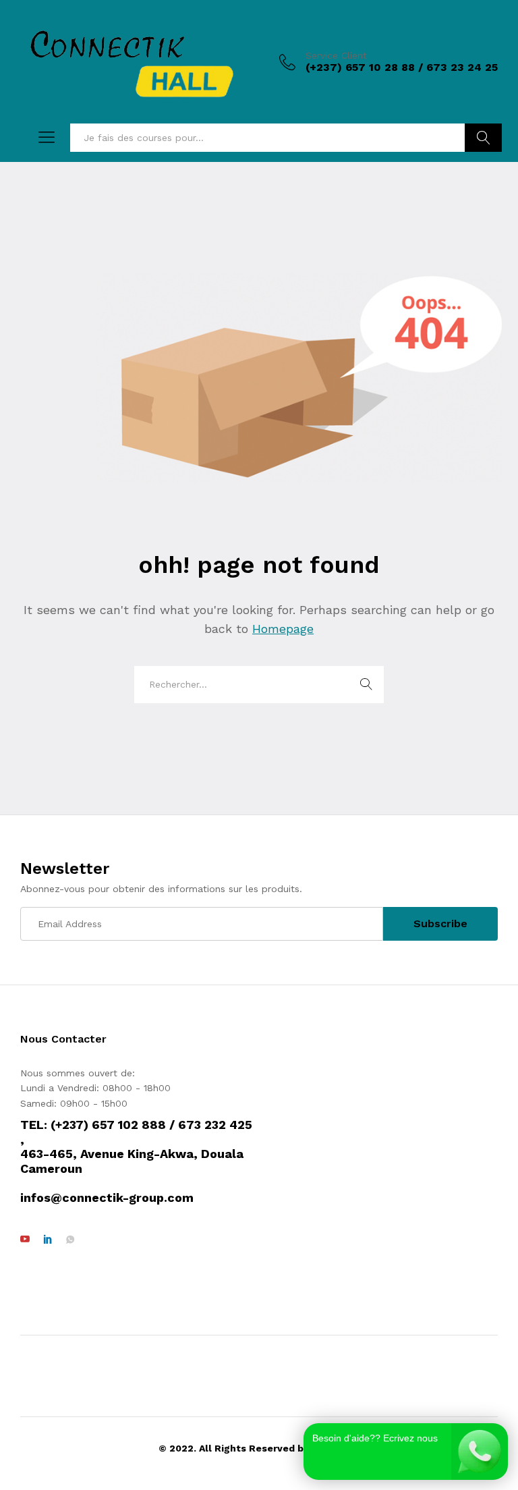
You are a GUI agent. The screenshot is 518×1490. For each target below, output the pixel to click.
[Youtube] (24, 1239)
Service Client (336, 55)
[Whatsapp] (70, 1239)
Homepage (283, 629)
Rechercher (483, 137)
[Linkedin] (47, 1239)
